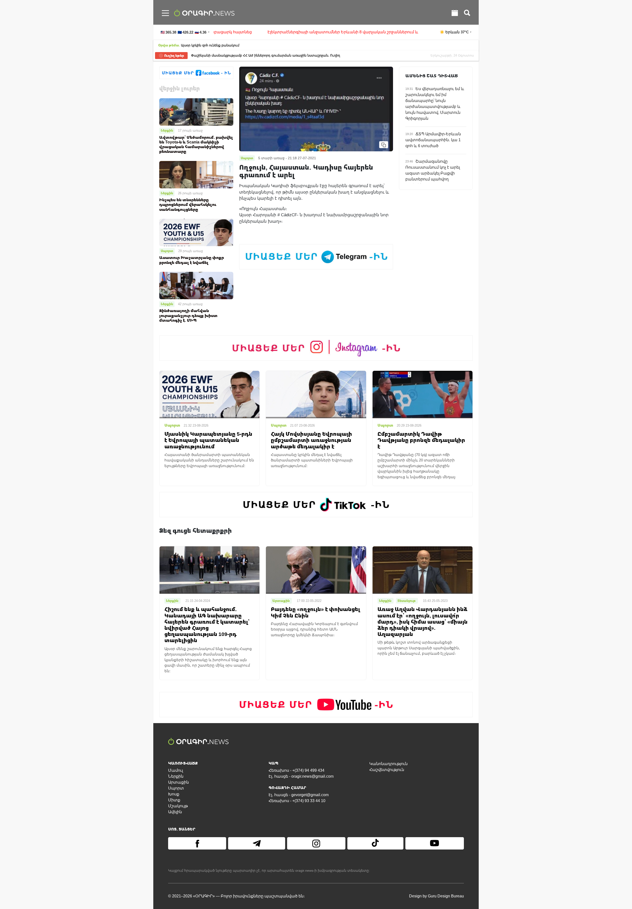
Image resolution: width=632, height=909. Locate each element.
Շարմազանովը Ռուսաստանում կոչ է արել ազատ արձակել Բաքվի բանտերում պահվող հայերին (432, 173)
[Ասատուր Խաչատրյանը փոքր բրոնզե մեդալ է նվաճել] (196, 232)
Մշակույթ (178, 806)
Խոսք (173, 794)
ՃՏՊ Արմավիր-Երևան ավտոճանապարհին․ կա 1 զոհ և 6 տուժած (433, 140)
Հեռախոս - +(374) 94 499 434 (296, 770)
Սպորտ (167, 251)
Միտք (174, 800)
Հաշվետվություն (386, 770)
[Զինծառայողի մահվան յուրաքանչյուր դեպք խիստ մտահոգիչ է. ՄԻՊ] (196, 285)
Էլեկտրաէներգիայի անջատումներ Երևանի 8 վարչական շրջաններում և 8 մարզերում (314, 32)
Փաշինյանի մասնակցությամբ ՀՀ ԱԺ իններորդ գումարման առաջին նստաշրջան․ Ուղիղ (265, 55)
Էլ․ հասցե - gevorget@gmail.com (299, 795)
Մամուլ (175, 770)
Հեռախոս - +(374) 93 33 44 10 (297, 801)
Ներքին (167, 130)
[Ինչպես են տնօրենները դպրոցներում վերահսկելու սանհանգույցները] (196, 174)
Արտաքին (178, 782)
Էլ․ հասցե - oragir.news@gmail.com (301, 776)
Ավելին (175, 812)
